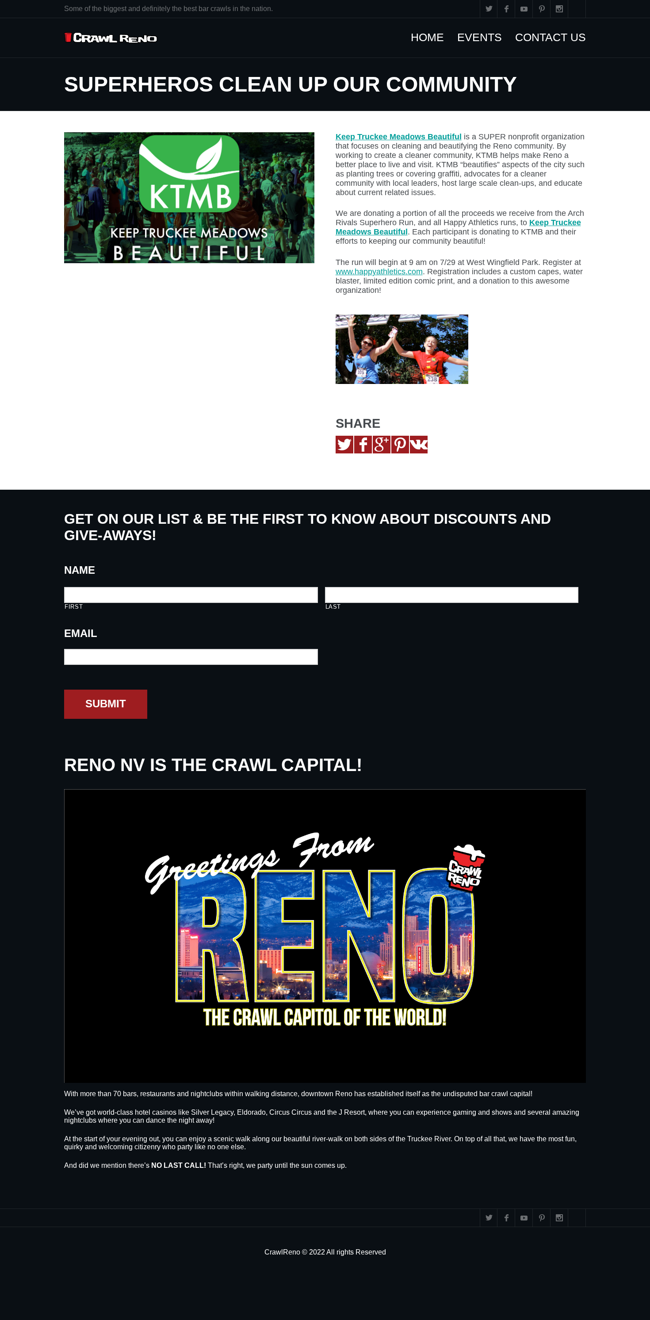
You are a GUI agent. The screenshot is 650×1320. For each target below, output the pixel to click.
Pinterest (542, 9)
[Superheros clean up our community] (189, 197)
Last (333, 606)
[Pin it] (400, 444)
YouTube (524, 9)
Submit (105, 704)
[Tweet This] (344, 444)
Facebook (506, 9)
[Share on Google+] (381, 444)
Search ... (577, 9)
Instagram (559, 9)
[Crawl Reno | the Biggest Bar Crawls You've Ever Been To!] (110, 37)
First (74, 606)
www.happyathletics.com (379, 271)
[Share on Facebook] (363, 444)
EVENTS (484, 37)
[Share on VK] (419, 444)
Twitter (488, 9)
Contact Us (555, 37)
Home (432, 37)
